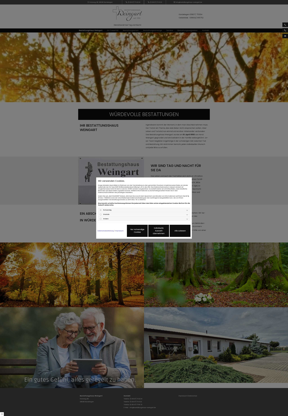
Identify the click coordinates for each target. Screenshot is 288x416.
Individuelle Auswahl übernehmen (158, 231)
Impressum (119, 231)
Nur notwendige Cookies (137, 230)
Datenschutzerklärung (106, 231)
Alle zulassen (180, 230)
